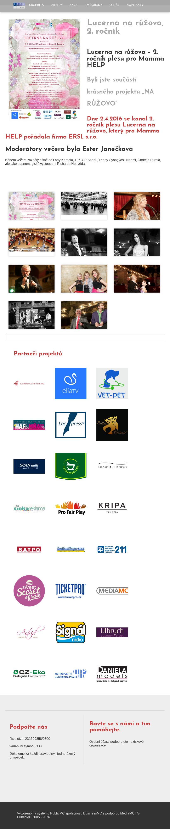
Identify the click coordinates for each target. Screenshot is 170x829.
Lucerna (36, 5)
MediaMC (127, 813)
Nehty (56, 5)
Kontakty (135, 5)
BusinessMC (92, 813)
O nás (114, 5)
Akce (73, 5)
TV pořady (93, 5)
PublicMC (57, 813)
